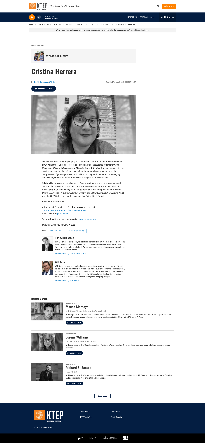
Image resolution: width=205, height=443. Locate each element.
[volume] (39, 17)
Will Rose (52, 82)
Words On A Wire (57, 56)
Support (81, 25)
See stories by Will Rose (67, 280)
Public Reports (116, 417)
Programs (44, 25)
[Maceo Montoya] (47, 311)
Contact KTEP (116, 412)
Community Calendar (126, 25)
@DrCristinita (63, 213)
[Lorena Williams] (47, 342)
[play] (32, 17)
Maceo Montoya (77, 307)
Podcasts (59, 25)
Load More (102, 396)
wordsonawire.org (87, 219)
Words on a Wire (37, 45)
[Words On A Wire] (39, 56)
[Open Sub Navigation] (36, 25)
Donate (170, 6)
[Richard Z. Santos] (47, 372)
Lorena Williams (77, 337)
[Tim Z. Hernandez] (47, 243)
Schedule (106, 25)
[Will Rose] (47, 268)
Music (69, 25)
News (31, 25)
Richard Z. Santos (78, 368)
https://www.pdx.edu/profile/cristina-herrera (65, 210)
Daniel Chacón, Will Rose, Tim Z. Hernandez (80, 311)
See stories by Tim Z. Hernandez (71, 253)
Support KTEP (85, 412)
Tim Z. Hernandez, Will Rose (75, 341)
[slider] (42, 17)
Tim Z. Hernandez (41, 82)
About (93, 25)
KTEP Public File (85, 417)
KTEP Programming (76, 231)
